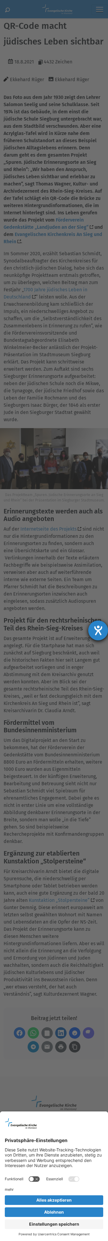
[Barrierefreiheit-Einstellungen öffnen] (98, 630)
